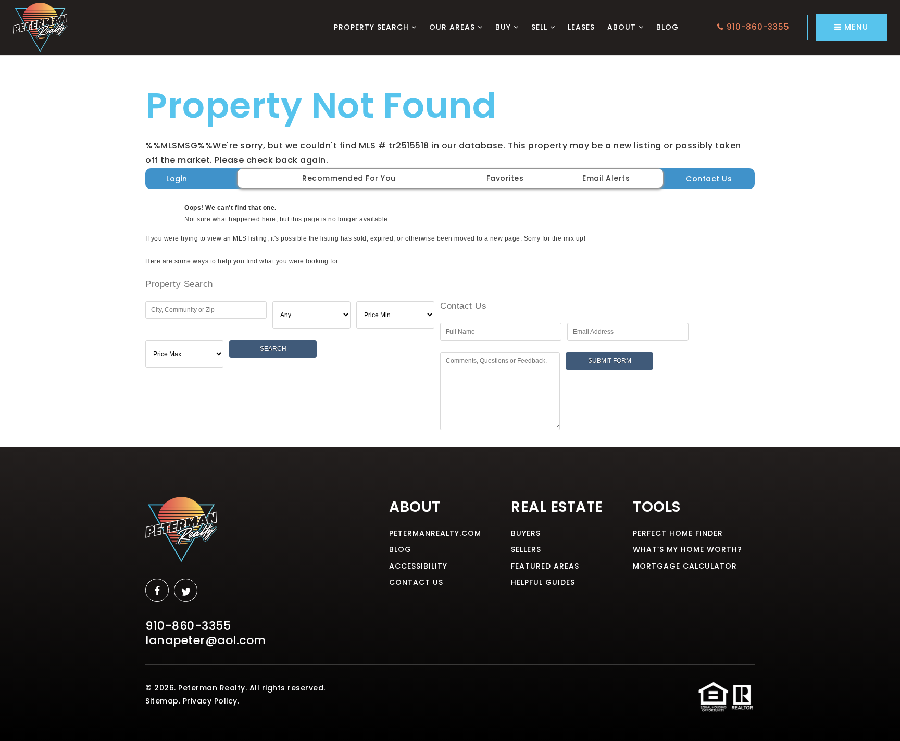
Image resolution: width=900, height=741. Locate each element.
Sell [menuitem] (540, 27)
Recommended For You (349, 178)
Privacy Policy (210, 701)
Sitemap (162, 701)
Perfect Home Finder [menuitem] (678, 533)
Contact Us (709, 178)
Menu (855, 26)
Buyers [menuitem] (526, 533)
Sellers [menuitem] (526, 549)
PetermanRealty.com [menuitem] (435, 533)
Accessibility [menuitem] (418, 566)
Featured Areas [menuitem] (545, 566)
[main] (450, 249)
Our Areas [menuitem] (453, 27)
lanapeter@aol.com (205, 640)
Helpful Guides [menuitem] (543, 582)
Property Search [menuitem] (372, 27)
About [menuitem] (623, 27)
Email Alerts (606, 178)
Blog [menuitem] (667, 27)
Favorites (505, 178)
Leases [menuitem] (581, 27)
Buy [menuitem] (504, 27)
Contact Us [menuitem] (416, 582)
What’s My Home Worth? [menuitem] (687, 549)
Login (177, 178)
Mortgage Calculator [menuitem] (685, 566)
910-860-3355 (757, 26)
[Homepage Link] (40, 27)
